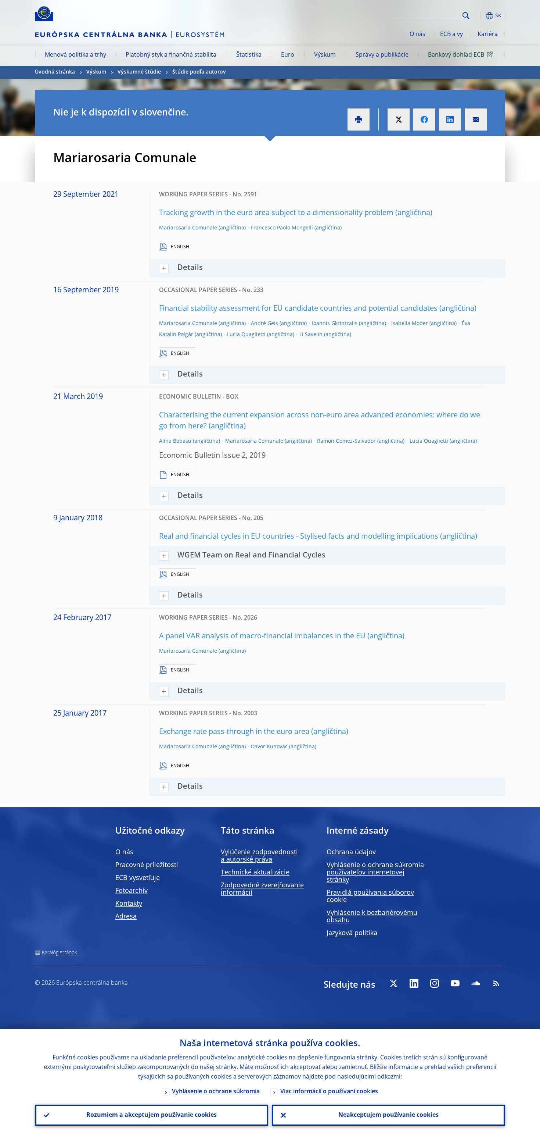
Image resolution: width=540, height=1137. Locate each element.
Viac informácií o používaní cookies (329, 1092)
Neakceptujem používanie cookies (388, 1115)
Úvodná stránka (55, 72)
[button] (479, 16)
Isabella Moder (409, 323)
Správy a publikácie (382, 55)
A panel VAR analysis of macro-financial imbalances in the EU (262, 636)
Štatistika (249, 55)
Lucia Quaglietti (246, 334)
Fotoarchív (131, 891)
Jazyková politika (352, 933)
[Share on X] (399, 119)
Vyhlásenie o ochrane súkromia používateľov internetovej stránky (375, 872)
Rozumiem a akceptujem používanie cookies (151, 1115)
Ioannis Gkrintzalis (334, 323)
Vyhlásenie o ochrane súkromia (216, 1092)
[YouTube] (455, 983)
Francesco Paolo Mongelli (282, 228)
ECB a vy (451, 35)
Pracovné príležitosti (146, 865)
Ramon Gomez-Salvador (346, 441)
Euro (287, 55)
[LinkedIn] (414, 983)
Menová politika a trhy (75, 55)
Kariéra (488, 35)
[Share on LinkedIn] (450, 119)
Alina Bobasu (175, 441)
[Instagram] (434, 983)
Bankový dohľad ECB (456, 55)
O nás (417, 35)
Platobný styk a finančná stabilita (171, 55)
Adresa (126, 916)
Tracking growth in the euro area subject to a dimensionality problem (276, 213)
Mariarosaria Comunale (188, 228)
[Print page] (359, 119)
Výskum (325, 55)
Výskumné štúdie (139, 72)
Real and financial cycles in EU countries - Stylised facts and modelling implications (298, 537)
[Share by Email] (476, 119)
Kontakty (128, 904)
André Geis (264, 323)
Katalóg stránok (59, 952)
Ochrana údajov (351, 852)
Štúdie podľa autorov (199, 72)
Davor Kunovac (269, 746)
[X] (393, 983)
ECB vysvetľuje (137, 878)
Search (466, 15)
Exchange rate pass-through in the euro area (234, 732)
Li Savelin (311, 334)
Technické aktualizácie (255, 872)
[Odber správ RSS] (496, 983)
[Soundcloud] (476, 983)
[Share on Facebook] (424, 119)
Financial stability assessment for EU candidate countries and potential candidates (298, 309)
